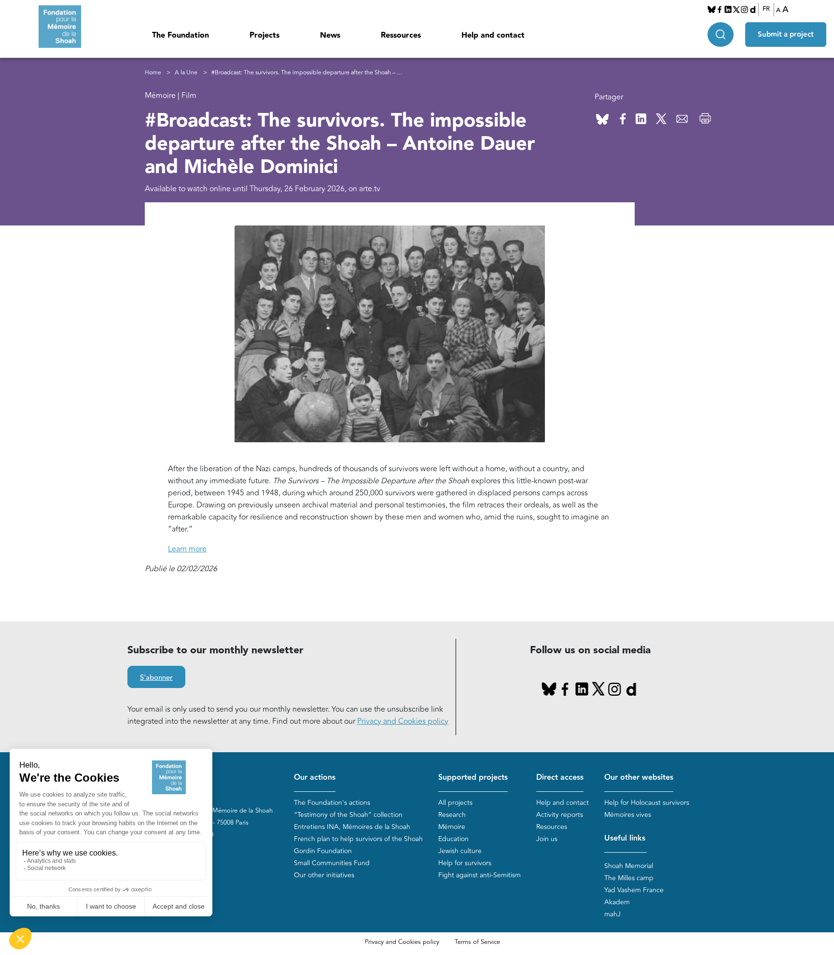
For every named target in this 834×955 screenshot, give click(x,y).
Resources (551, 827)
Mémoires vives (627, 815)
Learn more (187, 549)
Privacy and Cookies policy (402, 721)
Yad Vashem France (634, 890)
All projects (455, 803)
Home (153, 72)
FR (766, 9)
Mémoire (451, 827)
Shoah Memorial (628, 866)
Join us (546, 839)
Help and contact (493, 35)
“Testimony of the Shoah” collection (348, 815)
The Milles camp (628, 878)
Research (452, 815)
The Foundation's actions (332, 803)
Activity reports (559, 815)
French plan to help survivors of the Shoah (358, 839)
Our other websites (638, 778)
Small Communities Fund (332, 863)
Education (453, 839)
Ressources (401, 35)
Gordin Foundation (323, 851)
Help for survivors (464, 863)
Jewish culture (460, 851)
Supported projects (473, 778)
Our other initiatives (324, 875)
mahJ (612, 914)
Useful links (624, 838)
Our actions (314, 778)
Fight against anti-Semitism (479, 875)
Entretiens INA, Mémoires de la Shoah (352, 827)
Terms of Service (477, 942)
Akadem (617, 902)
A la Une (186, 72)
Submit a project (786, 34)
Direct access (560, 778)
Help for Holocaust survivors (646, 803)
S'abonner (156, 677)
